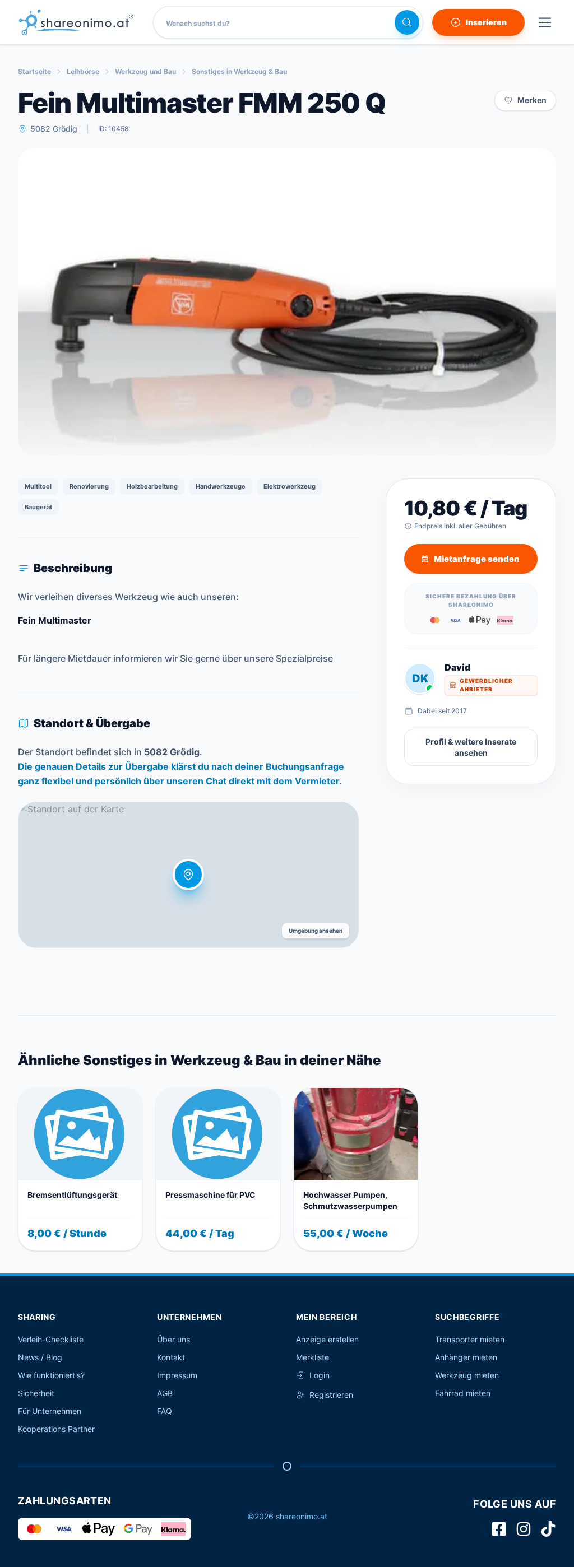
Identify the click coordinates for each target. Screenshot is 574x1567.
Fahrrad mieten (462, 1393)
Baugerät (38, 507)
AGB (165, 1393)
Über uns (173, 1339)
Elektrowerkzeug (289, 486)
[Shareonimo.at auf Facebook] (499, 1529)
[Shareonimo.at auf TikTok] (548, 1529)
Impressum (177, 1375)
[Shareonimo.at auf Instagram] (523, 1529)
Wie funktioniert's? (51, 1375)
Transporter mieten (469, 1339)
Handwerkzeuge (221, 486)
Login (319, 1375)
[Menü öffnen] (545, 22)
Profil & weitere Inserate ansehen (470, 747)
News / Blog (40, 1357)
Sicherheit (36, 1393)
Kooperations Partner (56, 1429)
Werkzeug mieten (467, 1375)
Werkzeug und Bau (145, 71)
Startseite (34, 71)
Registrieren (331, 1394)
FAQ (164, 1411)
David (457, 667)
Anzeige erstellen (327, 1339)
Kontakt (171, 1357)
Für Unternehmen (49, 1411)
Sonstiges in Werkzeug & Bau (239, 71)
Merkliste (312, 1357)
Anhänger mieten (466, 1357)
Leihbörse (83, 71)
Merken (532, 100)
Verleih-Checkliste (51, 1339)
